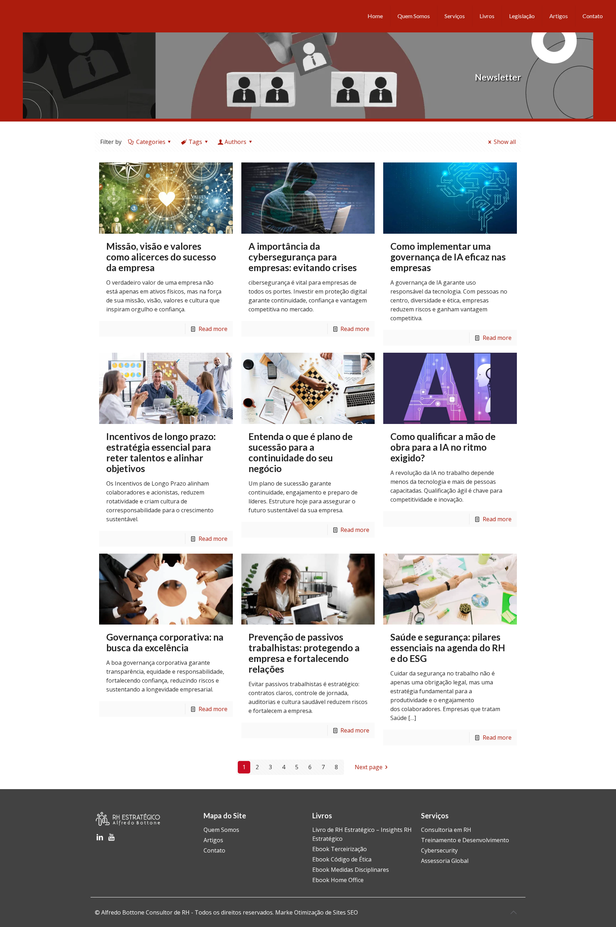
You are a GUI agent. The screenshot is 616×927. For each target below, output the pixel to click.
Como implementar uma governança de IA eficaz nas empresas (448, 256)
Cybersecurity (439, 850)
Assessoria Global (444, 861)
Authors (235, 142)
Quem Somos (221, 830)
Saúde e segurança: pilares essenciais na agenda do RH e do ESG (447, 647)
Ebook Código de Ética (341, 859)
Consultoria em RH (446, 830)
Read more (213, 329)
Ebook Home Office (338, 880)
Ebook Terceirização (339, 849)
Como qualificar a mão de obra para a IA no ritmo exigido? (443, 447)
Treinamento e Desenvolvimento (465, 840)
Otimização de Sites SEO (326, 912)
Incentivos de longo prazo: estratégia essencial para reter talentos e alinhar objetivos (161, 452)
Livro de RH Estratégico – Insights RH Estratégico (362, 834)
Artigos (213, 840)
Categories (150, 142)
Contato (214, 850)
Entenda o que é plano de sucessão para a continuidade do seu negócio (300, 452)
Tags (195, 142)
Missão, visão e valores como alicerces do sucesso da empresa (161, 256)
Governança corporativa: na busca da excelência (165, 642)
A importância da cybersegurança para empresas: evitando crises (303, 256)
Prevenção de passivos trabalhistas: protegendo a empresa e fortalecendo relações (304, 653)
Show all (504, 142)
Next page (369, 767)
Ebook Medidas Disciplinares (350, 870)
